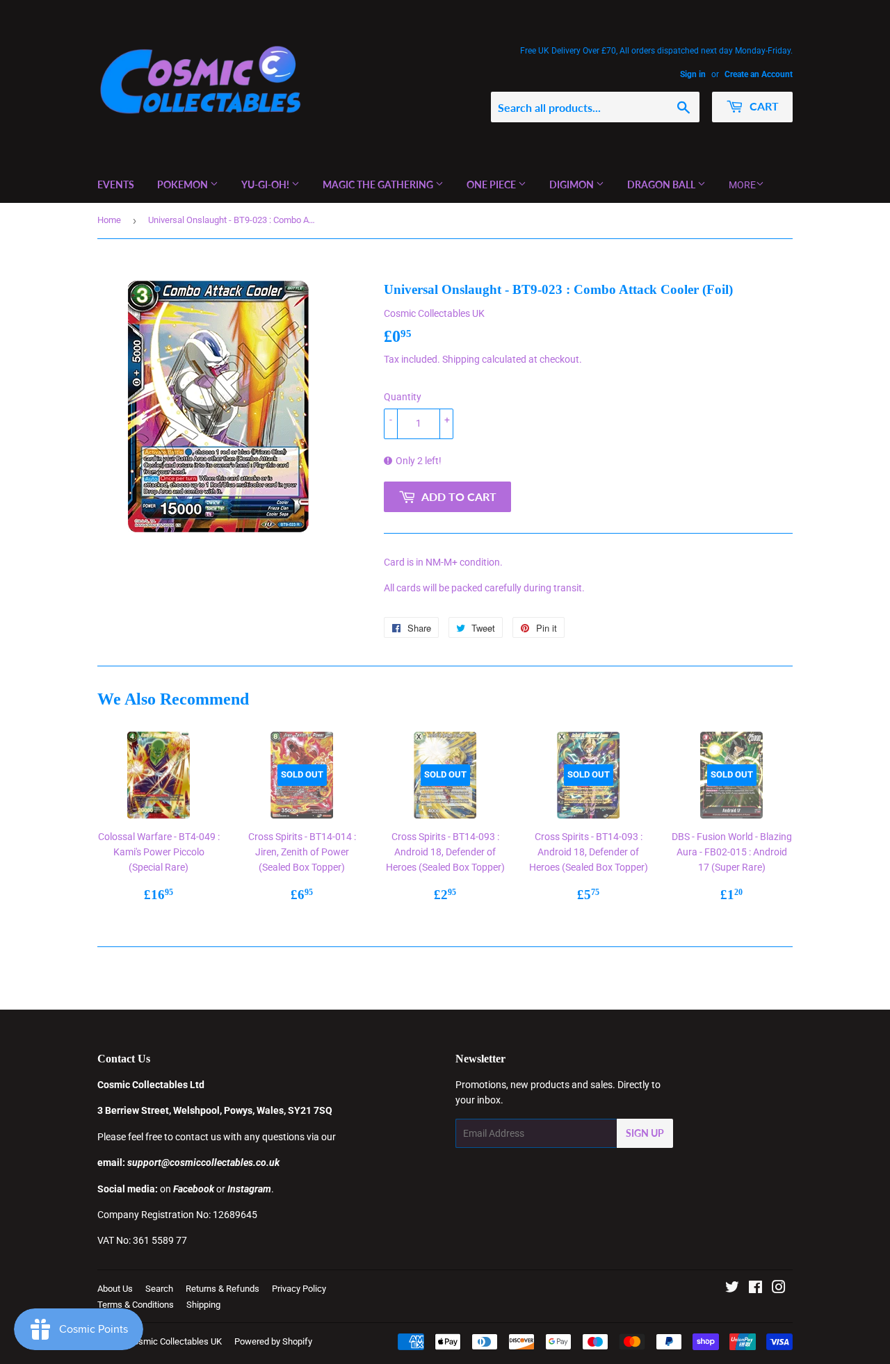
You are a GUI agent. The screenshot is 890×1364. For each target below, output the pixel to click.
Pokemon (183, 184)
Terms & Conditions (135, 1304)
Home (109, 220)
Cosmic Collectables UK (175, 1341)
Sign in (693, 74)
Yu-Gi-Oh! (266, 184)
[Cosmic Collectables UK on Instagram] (779, 1289)
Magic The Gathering (379, 184)
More (742, 184)
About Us (115, 1288)
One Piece (492, 184)
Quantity (402, 396)
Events (115, 184)
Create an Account (759, 74)
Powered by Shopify (273, 1341)
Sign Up (645, 1133)
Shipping (461, 359)
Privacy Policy (299, 1288)
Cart (763, 106)
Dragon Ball (662, 184)
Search (159, 1288)
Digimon (572, 184)
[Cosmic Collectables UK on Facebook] (755, 1289)
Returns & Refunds (222, 1288)
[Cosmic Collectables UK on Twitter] (732, 1289)
